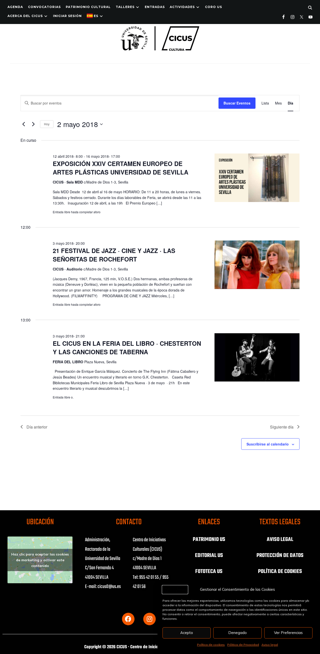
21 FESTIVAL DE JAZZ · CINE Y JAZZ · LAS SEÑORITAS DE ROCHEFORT (114, 254)
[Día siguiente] (33, 124)
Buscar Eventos (237, 103)
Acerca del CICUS (25, 16)
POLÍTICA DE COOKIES (280, 571)
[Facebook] (128, 619)
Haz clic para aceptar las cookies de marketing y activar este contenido (40, 560)
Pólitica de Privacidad (243, 644)
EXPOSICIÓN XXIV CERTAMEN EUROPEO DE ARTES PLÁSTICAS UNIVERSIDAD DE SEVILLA (120, 167)
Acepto (186, 632)
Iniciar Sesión (67, 16)
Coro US (213, 7)
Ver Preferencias (288, 632)
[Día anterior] (23, 124)
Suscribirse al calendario (267, 444)
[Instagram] (149, 619)
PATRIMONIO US (209, 539)
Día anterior (36, 427)
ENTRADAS (155, 7)
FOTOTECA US (208, 571)
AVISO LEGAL (280, 539)
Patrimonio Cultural (88, 7)
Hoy (47, 124)
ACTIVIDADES (182, 7)
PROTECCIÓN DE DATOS (280, 555)
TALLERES (125, 7)
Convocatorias (44, 7)
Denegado (237, 632)
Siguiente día (282, 427)
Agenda (15, 7)
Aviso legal (270, 644)
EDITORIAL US (209, 555)
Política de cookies (211, 644)
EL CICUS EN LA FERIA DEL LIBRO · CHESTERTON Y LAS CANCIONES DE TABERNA (127, 347)
